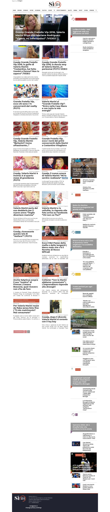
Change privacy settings (34, 507)
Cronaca (25, 10)
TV (54, 10)
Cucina (86, 10)
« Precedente (19, 331)
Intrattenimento (61, 10)
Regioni (19, 10)
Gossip (50, 10)
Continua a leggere (34, 60)
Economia (37, 10)
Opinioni (91, 10)
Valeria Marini (23, 13)
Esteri (31, 10)
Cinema (75, 10)
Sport (80, 10)
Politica (44, 10)
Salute (70, 10)
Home (14, 10)
